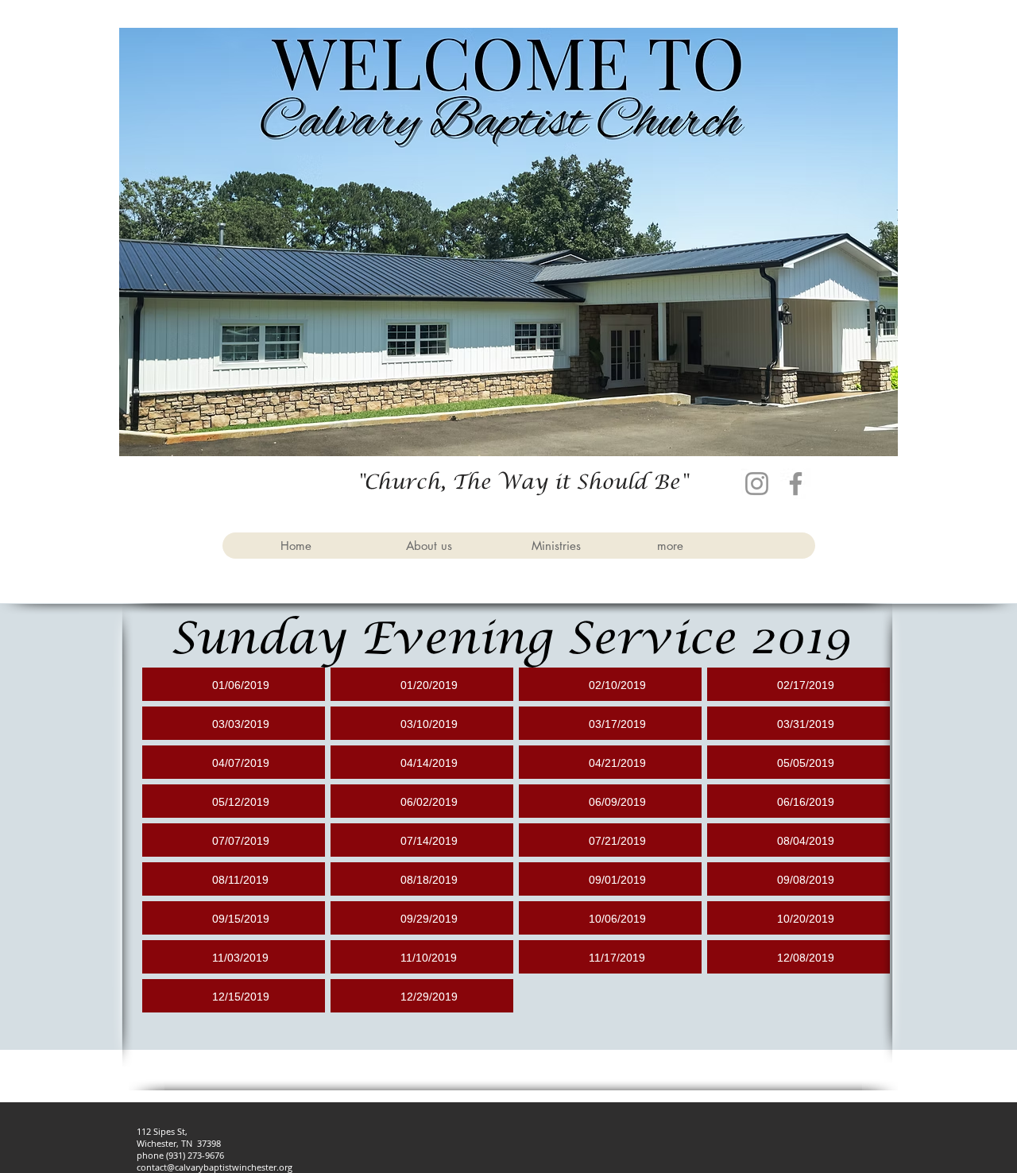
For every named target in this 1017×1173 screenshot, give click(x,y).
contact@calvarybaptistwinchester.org (214, 1167)
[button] (456, 545)
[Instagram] (756, 483)
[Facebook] (795, 483)
